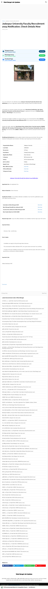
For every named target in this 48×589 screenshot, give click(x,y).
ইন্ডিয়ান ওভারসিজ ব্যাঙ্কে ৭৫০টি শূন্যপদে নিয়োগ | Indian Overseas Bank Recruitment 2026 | (18, 361)
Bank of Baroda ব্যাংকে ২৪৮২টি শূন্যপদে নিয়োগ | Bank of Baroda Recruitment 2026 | (17, 316)
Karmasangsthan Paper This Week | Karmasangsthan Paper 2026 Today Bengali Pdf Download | (21, 321)
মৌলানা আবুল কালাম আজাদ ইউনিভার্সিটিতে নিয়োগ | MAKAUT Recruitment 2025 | (15, 551)
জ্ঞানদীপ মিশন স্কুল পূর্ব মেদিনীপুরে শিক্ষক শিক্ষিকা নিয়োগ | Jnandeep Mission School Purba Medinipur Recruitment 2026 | (23, 308)
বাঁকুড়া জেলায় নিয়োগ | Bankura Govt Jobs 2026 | (10, 379)
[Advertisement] (24, 13)
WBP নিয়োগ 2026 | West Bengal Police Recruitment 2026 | (13, 404)
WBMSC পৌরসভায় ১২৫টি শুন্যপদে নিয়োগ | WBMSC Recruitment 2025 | (14, 525)
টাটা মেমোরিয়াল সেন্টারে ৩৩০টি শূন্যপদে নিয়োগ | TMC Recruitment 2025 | (14, 489)
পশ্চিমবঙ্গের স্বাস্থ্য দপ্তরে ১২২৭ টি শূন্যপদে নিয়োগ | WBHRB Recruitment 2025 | (15, 538)
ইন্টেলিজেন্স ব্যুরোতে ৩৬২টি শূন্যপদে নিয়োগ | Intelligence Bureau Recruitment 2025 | (16, 464)
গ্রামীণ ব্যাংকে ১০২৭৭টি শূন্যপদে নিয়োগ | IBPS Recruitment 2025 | (13, 548)
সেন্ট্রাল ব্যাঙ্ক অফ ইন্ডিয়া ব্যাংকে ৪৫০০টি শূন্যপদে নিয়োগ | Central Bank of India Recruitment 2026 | (19, 381)
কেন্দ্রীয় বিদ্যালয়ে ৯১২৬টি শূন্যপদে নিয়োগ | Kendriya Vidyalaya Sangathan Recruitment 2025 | (18, 476)
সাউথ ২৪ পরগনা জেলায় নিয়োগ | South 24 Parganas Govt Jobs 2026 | (14, 326)
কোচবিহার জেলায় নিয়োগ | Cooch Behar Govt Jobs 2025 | (12, 484)
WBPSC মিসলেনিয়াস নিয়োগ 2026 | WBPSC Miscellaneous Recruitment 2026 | (16, 386)
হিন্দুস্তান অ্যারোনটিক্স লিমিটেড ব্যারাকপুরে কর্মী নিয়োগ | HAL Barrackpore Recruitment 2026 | (17, 356)
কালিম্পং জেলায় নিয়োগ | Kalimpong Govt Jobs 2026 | (11, 435)
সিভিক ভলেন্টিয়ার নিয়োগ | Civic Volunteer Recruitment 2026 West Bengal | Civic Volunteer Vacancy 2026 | (22, 313)
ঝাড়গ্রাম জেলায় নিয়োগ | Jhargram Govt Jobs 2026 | (11, 417)
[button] (1, 2)
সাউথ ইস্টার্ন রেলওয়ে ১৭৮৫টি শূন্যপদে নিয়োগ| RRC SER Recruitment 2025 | (14, 469)
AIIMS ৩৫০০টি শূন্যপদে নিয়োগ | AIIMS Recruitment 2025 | (12, 554)
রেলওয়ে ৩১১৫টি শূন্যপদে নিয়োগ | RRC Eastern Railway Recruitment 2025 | (15, 546)
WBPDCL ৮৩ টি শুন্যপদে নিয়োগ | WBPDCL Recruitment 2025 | (13, 515)
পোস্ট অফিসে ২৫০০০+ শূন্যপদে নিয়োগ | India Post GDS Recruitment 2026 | (15, 300)
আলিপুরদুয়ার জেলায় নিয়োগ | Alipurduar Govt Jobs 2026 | (12, 374)
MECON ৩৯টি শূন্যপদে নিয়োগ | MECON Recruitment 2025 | (13, 497)
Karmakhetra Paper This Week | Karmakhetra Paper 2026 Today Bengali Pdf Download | (20, 318)
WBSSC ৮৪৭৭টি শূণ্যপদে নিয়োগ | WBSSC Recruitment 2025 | (13, 487)
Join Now (42, 51)
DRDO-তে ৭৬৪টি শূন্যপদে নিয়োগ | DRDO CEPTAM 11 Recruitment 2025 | (15, 440)
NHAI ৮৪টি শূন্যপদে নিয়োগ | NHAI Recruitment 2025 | (11, 494)
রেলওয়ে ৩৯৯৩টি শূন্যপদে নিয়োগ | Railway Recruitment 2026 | (12, 331)
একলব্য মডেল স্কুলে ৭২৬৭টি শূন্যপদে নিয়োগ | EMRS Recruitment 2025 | (14, 507)
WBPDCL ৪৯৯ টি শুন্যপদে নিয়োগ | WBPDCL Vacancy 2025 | (13, 510)
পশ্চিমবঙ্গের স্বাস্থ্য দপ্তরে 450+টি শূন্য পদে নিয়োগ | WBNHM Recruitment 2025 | (15, 461)
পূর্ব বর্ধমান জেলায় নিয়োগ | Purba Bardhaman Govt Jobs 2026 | (13, 368)
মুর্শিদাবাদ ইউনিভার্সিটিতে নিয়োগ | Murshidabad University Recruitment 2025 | (15, 518)
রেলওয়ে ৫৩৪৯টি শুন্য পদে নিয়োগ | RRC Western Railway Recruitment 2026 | (15, 407)
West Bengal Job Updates (14, 584)
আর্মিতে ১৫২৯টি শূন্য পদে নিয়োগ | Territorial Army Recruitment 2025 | (14, 492)
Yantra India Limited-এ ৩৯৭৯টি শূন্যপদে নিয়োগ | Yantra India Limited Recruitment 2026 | (18, 430)
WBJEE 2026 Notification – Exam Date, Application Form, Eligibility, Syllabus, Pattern (19, 402)
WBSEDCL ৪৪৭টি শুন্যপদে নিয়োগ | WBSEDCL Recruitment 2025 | (14, 453)
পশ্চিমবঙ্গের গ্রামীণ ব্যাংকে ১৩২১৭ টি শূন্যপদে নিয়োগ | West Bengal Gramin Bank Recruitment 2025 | (19, 523)
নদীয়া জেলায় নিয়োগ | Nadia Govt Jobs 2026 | (10, 458)
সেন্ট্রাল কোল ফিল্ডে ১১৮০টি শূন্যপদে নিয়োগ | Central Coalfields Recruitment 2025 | (16, 505)
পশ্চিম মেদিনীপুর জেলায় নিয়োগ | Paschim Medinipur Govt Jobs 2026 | (14, 394)
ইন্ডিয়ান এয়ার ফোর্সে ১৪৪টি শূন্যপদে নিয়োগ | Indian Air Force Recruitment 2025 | (15, 446)
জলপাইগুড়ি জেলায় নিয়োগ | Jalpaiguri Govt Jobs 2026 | (11, 384)
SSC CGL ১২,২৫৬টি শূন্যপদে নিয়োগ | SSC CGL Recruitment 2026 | (14, 389)
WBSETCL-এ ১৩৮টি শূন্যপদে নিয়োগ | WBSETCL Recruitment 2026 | (14, 420)
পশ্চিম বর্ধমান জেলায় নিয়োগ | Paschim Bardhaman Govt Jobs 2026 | (14, 438)
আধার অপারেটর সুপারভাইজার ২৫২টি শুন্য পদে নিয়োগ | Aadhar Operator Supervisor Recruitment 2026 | (20, 410)
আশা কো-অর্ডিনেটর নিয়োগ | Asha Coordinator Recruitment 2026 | (13, 428)
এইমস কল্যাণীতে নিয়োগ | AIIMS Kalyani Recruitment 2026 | (12, 358)
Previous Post (4, 293)
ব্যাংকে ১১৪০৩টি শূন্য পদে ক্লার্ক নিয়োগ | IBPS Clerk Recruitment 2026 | (14, 339)
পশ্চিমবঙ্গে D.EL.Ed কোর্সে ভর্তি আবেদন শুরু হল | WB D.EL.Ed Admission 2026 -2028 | (16, 363)
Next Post (44, 293)
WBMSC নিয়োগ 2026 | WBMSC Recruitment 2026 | (12, 397)
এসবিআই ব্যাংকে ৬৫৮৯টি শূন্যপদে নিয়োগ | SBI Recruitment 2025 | (13, 541)
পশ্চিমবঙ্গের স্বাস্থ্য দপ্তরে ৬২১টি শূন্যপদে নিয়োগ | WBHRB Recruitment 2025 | (15, 536)
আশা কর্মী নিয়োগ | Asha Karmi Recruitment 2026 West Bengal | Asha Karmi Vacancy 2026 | (19, 351)
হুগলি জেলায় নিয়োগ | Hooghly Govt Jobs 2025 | (10, 466)
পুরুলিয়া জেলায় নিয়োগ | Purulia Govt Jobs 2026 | (10, 329)
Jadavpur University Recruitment (12, 21)
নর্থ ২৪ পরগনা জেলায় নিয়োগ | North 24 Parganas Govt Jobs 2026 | (14, 422)
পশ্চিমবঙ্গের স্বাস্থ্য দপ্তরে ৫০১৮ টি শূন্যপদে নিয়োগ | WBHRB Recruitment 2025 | (15, 543)
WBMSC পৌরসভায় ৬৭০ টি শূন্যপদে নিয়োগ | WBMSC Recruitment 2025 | (15, 530)
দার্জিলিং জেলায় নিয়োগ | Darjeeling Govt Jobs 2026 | (11, 425)
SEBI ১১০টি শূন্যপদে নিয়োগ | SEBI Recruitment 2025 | (11, 500)
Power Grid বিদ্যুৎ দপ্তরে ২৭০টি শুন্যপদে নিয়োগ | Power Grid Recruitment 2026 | (16, 306)
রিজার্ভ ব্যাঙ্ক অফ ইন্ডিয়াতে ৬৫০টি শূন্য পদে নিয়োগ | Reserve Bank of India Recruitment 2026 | (18, 412)
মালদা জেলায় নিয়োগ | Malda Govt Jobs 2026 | (10, 324)
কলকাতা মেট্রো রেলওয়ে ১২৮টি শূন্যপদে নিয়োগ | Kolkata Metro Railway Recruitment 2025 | (17, 451)
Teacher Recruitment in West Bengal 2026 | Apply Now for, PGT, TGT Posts (17, 336)
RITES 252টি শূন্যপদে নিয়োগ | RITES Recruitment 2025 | (12, 471)
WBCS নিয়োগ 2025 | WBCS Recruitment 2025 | (11, 474)
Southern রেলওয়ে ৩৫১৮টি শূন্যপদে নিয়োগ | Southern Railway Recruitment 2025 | (16, 528)
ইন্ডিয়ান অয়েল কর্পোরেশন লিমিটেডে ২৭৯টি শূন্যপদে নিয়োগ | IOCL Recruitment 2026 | (15, 366)
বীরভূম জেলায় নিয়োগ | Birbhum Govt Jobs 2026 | (10, 376)
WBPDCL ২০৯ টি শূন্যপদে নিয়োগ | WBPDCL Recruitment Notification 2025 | (16, 512)
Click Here (26, 166)
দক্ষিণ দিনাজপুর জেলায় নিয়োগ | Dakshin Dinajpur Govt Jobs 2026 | (13, 433)
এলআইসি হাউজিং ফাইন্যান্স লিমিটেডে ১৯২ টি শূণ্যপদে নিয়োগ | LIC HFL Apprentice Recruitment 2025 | (19, 520)
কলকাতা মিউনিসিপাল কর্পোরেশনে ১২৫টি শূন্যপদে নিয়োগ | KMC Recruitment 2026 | (15, 399)
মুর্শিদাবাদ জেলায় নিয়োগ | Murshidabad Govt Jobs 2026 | (12, 342)
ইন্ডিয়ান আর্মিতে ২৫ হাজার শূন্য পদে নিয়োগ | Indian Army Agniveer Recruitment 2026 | (17, 415)
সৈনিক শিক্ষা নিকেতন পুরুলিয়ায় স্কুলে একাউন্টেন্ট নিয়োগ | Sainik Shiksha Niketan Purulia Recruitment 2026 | (20, 311)
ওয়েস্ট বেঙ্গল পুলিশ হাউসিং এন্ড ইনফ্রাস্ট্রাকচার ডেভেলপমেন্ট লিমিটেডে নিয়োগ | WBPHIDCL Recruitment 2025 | (19, 448)
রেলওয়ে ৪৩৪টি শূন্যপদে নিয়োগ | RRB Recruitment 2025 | (11, 556)
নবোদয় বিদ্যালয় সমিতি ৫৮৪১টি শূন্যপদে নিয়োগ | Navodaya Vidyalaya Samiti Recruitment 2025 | (19, 479)
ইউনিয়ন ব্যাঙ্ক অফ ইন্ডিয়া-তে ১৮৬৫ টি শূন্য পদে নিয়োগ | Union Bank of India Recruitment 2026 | (18, 392)
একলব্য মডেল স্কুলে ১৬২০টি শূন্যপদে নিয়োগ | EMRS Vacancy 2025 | (13, 502)
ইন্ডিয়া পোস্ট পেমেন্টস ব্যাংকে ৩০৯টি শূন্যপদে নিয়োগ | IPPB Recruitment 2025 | (14, 482)
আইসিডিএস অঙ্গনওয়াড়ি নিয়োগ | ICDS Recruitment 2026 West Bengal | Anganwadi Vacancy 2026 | (20, 353)
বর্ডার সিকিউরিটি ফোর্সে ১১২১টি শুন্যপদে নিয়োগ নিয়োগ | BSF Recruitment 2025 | (15, 533)
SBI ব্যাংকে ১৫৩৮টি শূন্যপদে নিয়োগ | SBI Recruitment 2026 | (12, 334)
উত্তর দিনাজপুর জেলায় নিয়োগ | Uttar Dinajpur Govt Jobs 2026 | (13, 456)
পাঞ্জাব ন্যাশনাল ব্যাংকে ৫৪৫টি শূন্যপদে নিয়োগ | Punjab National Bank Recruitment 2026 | (17, 344)
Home (3, 21)
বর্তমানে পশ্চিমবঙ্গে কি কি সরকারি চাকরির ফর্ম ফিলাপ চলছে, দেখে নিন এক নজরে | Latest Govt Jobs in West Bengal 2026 (21, 371)
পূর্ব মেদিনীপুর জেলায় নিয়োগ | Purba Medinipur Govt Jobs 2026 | (13, 443)
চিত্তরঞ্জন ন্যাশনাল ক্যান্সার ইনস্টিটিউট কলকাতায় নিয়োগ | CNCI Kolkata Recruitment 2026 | (17, 303)
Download (4, 284)
